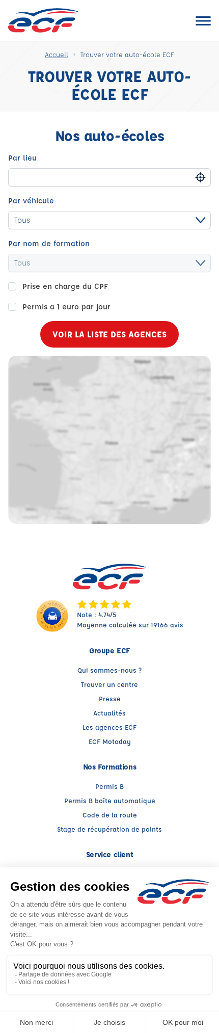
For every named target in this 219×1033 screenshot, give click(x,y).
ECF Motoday (110, 741)
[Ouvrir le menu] (203, 20)
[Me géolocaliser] (200, 177)
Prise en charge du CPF (65, 286)
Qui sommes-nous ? (109, 670)
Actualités (109, 712)
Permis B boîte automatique (109, 800)
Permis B (109, 786)
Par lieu (22, 158)
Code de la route (110, 814)
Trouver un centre (109, 684)
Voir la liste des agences (109, 334)
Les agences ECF (109, 727)
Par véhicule (31, 200)
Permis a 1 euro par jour (66, 306)
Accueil (56, 54)
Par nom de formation (49, 243)
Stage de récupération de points (109, 829)
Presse (110, 698)
